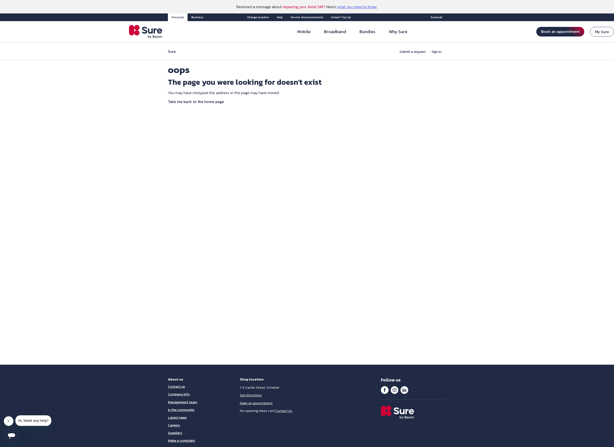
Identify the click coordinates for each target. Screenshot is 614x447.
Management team (182, 402)
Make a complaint (181, 440)
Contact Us (283, 410)
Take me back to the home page (196, 101)
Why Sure (398, 31)
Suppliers (175, 432)
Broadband (335, 31)
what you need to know (357, 7)
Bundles (367, 31)
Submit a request (412, 51)
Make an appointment (256, 403)
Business (197, 17)
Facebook (385, 390)
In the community (181, 409)
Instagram (394, 390)
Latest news (177, 417)
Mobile (304, 31)
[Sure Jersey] (145, 31)
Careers (174, 425)
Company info (179, 394)
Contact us (176, 386)
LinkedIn (404, 390)
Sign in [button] (436, 51)
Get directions (251, 395)
